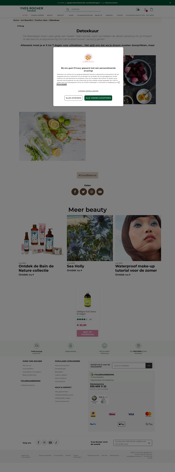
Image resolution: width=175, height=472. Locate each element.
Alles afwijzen (73, 98)
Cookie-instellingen (88, 91)
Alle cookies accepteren (98, 98)
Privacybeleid (61, 84)
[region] (88, 76)
